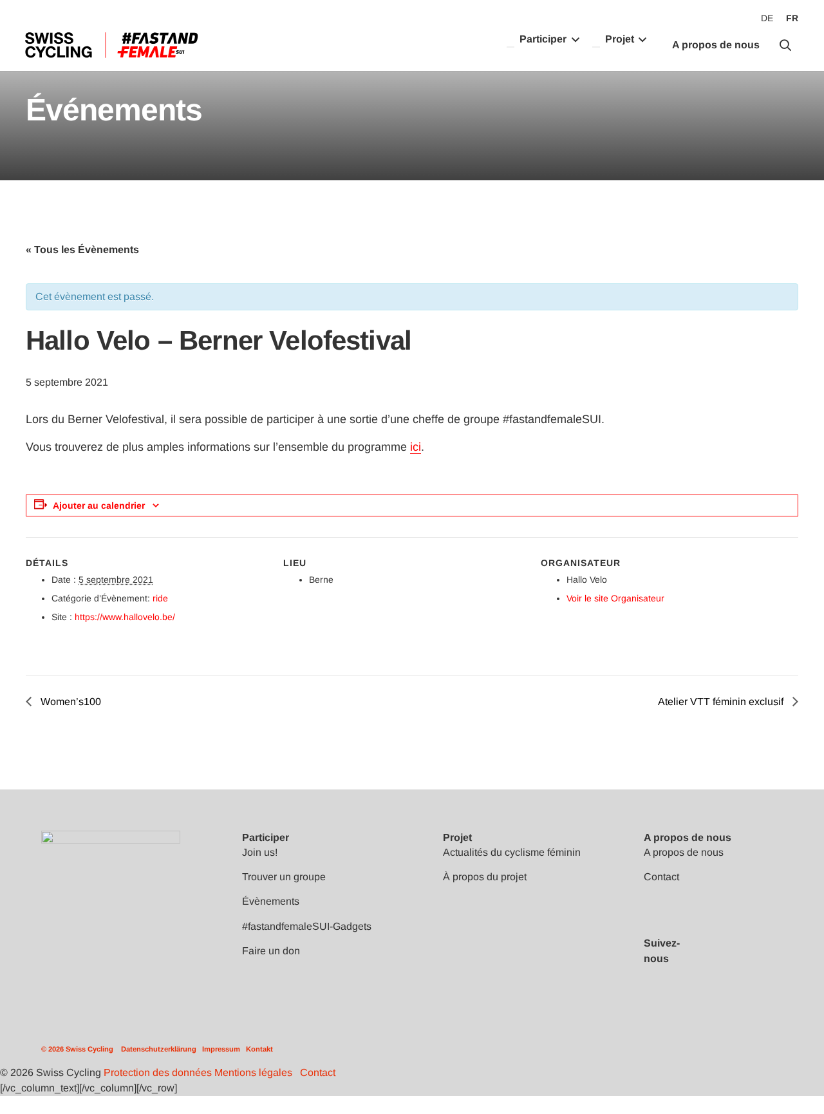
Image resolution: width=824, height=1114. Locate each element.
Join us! (259, 852)
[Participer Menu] (510, 47)
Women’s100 (69, 701)
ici (415, 446)
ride (160, 598)
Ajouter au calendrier (99, 505)
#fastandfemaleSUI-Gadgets (306, 926)
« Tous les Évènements (82, 249)
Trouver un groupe (284, 876)
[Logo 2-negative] (110, 850)
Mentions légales (253, 1072)
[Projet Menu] (596, 47)
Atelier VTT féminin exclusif (722, 701)
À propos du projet (485, 876)
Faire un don (271, 950)
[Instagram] (726, 971)
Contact (661, 876)
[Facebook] (726, 930)
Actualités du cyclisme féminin (512, 852)
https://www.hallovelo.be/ (125, 617)
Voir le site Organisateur (615, 598)
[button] (785, 45)
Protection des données (158, 1072)
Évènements (270, 901)
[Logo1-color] (111, 45)
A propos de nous (684, 852)
